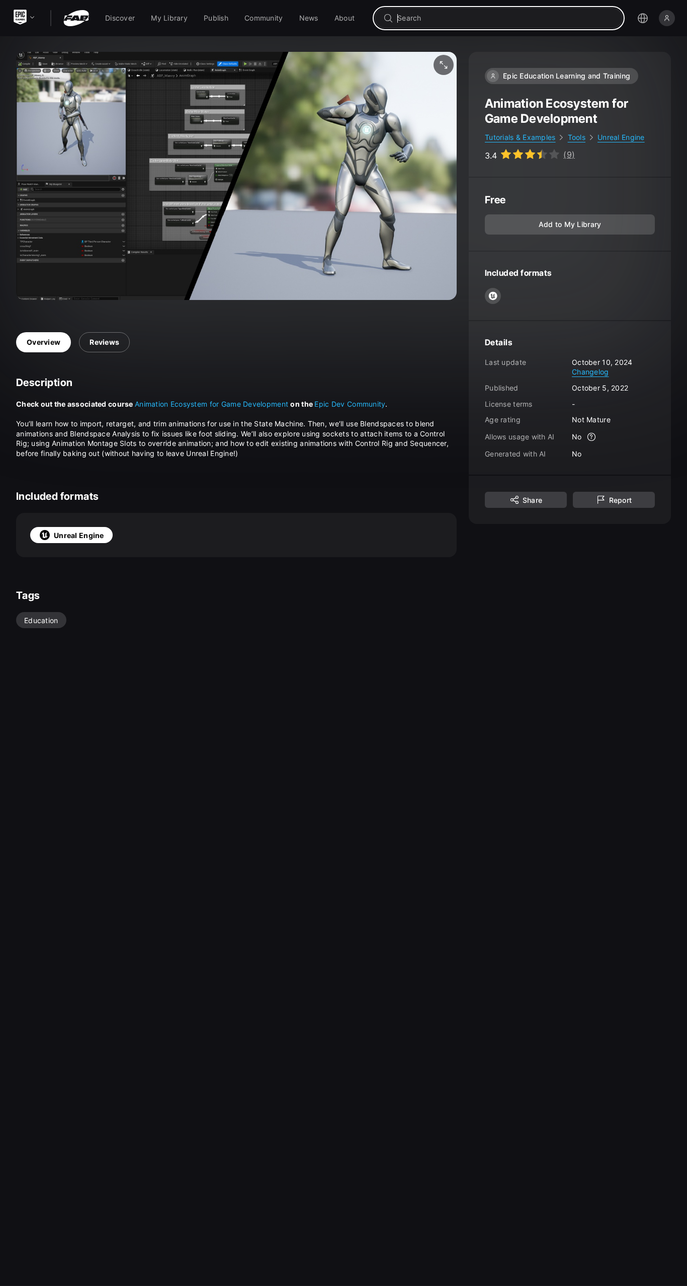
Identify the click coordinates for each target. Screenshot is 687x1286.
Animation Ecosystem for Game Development (211, 404)
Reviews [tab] (104, 342)
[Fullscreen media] (444, 65)
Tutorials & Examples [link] (520, 137)
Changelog (590, 371)
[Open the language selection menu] (643, 18)
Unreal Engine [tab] (79, 535)
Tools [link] (576, 137)
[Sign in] (667, 18)
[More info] (592, 437)
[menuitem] (120, 18)
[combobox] (505, 18)
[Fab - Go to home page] (76, 18)
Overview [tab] (43, 342)
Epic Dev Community (349, 404)
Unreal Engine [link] (621, 137)
